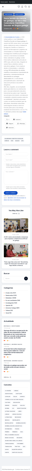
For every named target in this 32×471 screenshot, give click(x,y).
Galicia (22, 405)
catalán (7, 396)
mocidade (18, 417)
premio (7, 431)
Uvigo (7, 449)
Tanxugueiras (9, 443)
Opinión (8, 305)
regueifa (19, 437)
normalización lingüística (13, 426)
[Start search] (26, 6)
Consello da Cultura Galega (14, 399)
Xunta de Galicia (17, 452)
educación (16, 402)
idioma (7, 408)
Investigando (19, 14)
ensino (7, 405)
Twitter (17, 446)
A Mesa (16, 390)
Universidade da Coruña (12, 37)
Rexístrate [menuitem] (12, 2)
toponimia (20, 443)
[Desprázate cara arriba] (29, 466)
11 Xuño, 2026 (15, 234)
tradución (8, 446)
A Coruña (8, 390)
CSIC (12, 140)
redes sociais (9, 437)
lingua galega (16, 414)
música (7, 420)
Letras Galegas (10, 411)
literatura (8, 417)
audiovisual (9, 393)
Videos (8, 310)
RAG (21, 431)
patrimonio (8, 429)
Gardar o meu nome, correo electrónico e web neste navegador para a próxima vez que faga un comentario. (16, 165)
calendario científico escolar (14, 138)
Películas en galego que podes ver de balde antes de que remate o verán (15, 367)
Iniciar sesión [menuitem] (4, 2)
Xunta (7, 452)
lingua (7, 414)
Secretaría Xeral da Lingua (13, 440)
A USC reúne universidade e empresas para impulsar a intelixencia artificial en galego (16, 238)
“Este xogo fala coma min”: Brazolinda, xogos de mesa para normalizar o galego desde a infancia (16, 263)
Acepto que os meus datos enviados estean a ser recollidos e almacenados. (16, 187)
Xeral (7, 313)
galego (17, 140)
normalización (21, 423)
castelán (19, 393)
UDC (22, 140)
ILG (13, 408)
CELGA (15, 396)
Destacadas (8, 14)
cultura (7, 402)
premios (14, 431)
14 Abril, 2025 (15, 259)
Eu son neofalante (11, 300)
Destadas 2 (9, 298)
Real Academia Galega (12, 434)
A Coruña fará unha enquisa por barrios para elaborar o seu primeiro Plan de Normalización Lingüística (15, 351)
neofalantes (9, 423)
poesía (17, 429)
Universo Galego (11, 308)
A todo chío (9, 293)
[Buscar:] (16, 278)
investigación (21, 408)
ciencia (7, 140)
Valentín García (17, 449)
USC (24, 446)
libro (20, 411)
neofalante (16, 420)
